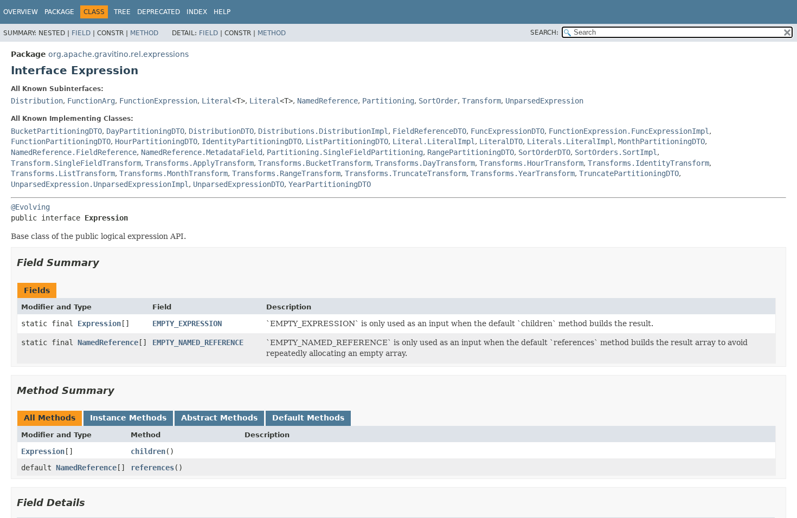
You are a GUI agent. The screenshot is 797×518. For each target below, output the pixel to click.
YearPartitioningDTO (329, 184)
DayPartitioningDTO (145, 131)
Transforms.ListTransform (63, 173)
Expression (99, 323)
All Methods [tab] (49, 417)
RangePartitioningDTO (470, 152)
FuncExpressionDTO (507, 131)
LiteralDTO (501, 141)
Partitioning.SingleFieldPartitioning (345, 152)
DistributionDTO (221, 131)
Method (144, 33)
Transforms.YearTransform (523, 173)
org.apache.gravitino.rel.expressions (118, 54)
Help (222, 12)
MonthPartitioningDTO (661, 141)
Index (197, 12)
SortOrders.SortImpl (616, 152)
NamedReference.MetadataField (201, 152)
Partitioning (388, 100)
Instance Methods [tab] (128, 417)
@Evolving (30, 207)
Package (59, 12)
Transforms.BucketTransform (314, 163)
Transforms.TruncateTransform (405, 173)
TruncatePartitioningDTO (629, 173)
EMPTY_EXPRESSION (187, 323)
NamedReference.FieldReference (74, 152)
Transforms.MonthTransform (173, 173)
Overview (20, 12)
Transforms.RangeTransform (286, 173)
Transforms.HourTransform (531, 163)
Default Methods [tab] (308, 417)
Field (81, 33)
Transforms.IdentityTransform (648, 163)
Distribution (37, 100)
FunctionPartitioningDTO (61, 141)
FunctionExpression (158, 100)
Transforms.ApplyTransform (199, 163)
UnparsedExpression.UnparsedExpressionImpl (100, 184)
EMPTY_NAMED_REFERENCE (197, 342)
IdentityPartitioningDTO (251, 141)
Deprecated (158, 12)
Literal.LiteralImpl (434, 141)
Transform (481, 100)
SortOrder (438, 100)
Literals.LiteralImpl (570, 141)
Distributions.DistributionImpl (323, 131)
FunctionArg (91, 100)
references (152, 467)
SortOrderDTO (544, 152)
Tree (122, 12)
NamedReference (327, 100)
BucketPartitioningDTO (56, 131)
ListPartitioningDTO (347, 141)
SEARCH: (544, 32)
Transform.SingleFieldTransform (76, 163)
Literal (217, 100)
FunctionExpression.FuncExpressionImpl (629, 131)
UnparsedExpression (544, 100)
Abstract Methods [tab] (219, 417)
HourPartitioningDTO (156, 141)
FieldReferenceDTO (429, 131)
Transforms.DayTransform (425, 163)
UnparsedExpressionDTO (238, 184)
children (148, 451)
